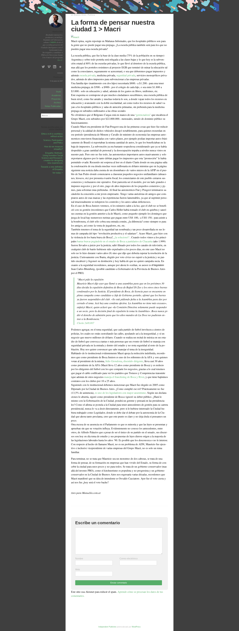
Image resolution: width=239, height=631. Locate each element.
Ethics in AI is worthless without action (52, 135)
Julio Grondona (113, 361)
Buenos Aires (80, 15)
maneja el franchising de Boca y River (124, 377)
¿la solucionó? (121, 237)
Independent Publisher (107, 627)
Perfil (58, 92)
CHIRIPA (53, 42)
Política (91, 15)
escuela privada (88, 75)
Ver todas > (57, 173)
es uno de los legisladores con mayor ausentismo (120, 392)
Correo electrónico (128, 558)
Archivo (57, 102)
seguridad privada (125, 75)
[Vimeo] (48, 66)
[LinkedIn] (54, 66)
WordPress (136, 627)
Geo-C (60, 60)
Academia (56, 95)
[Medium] (60, 66)
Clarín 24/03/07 (85, 323)
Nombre (79, 558)
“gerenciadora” (143, 114)
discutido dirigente (133, 361)
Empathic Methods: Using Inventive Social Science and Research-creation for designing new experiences (52, 158)
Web (77, 569)
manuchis (57, 31)
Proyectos (56, 99)
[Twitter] (43, 66)
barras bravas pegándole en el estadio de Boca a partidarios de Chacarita (114, 241)
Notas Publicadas (53, 106)
